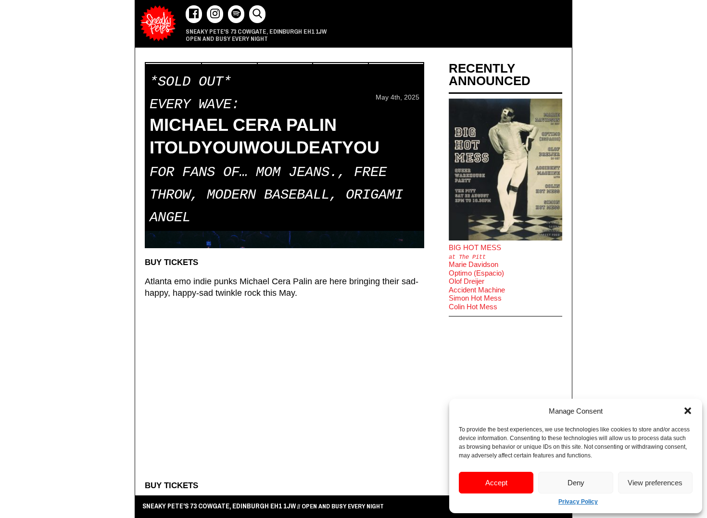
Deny (576, 483)
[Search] (257, 14)
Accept (496, 483)
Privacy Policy (578, 501)
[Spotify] (236, 14)
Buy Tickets (171, 262)
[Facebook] (194, 14)
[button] (688, 411)
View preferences (655, 483)
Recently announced (489, 74)
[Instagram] (215, 14)
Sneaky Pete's (158, 23)
